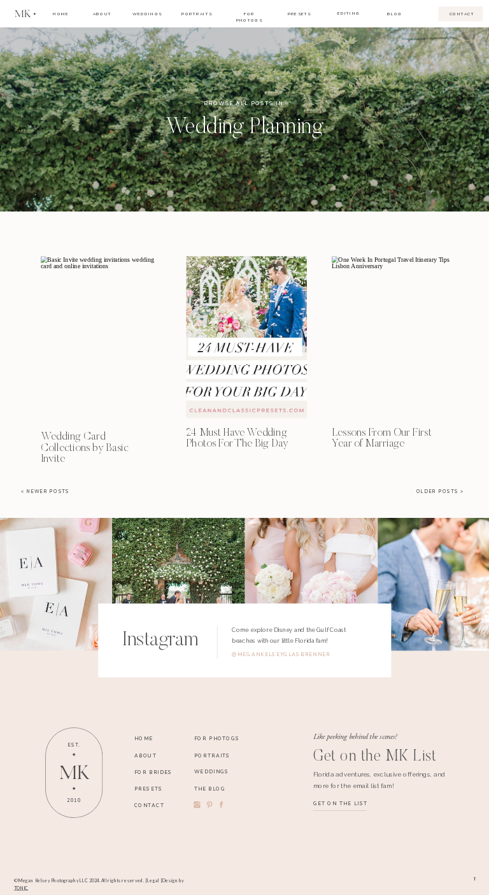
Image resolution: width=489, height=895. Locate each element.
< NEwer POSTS (45, 492)
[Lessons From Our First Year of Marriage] (392, 338)
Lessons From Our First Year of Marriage (382, 438)
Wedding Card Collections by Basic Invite (85, 448)
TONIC (21, 888)
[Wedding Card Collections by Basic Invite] (101, 338)
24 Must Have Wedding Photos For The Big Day (237, 438)
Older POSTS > (440, 492)
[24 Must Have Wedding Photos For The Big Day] (246, 338)
